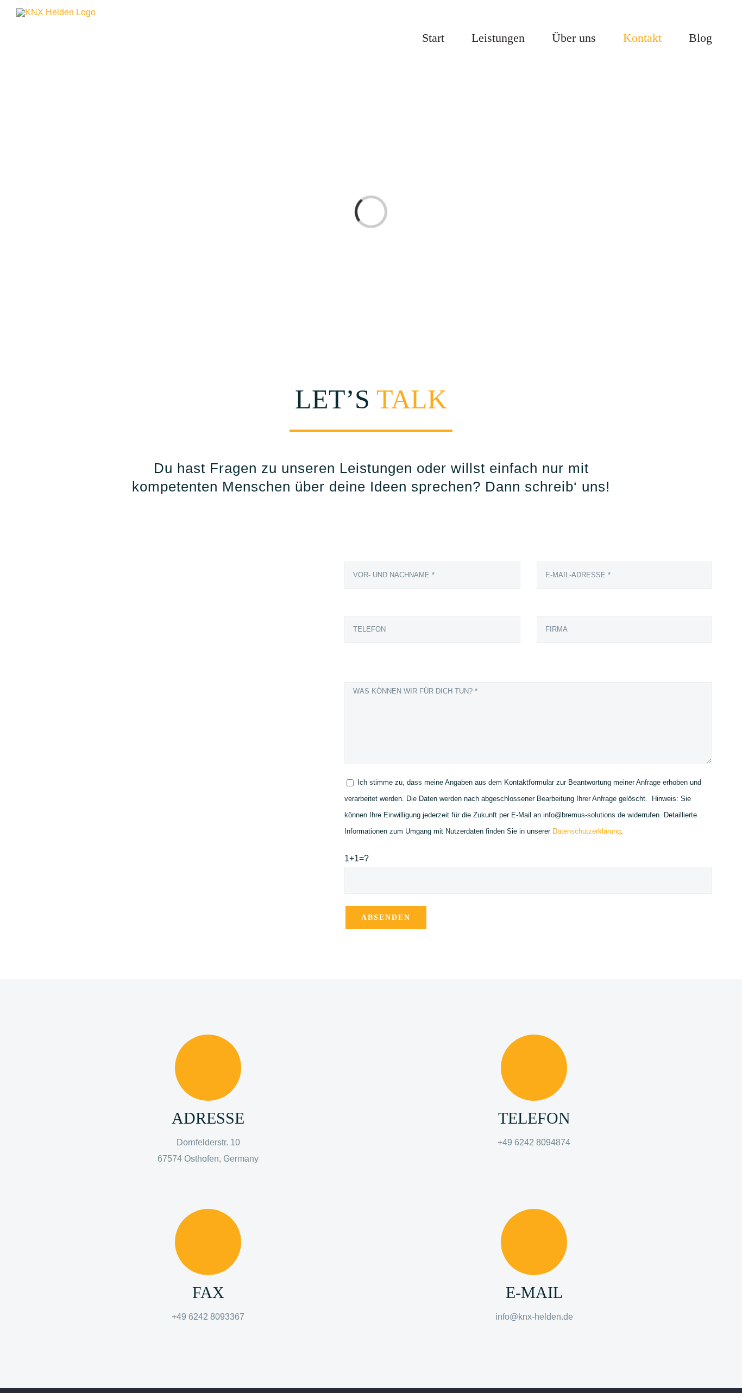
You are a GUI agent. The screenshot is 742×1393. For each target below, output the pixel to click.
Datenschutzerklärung (586, 831)
